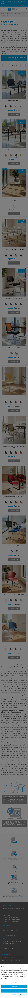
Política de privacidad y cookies (19, 994)
